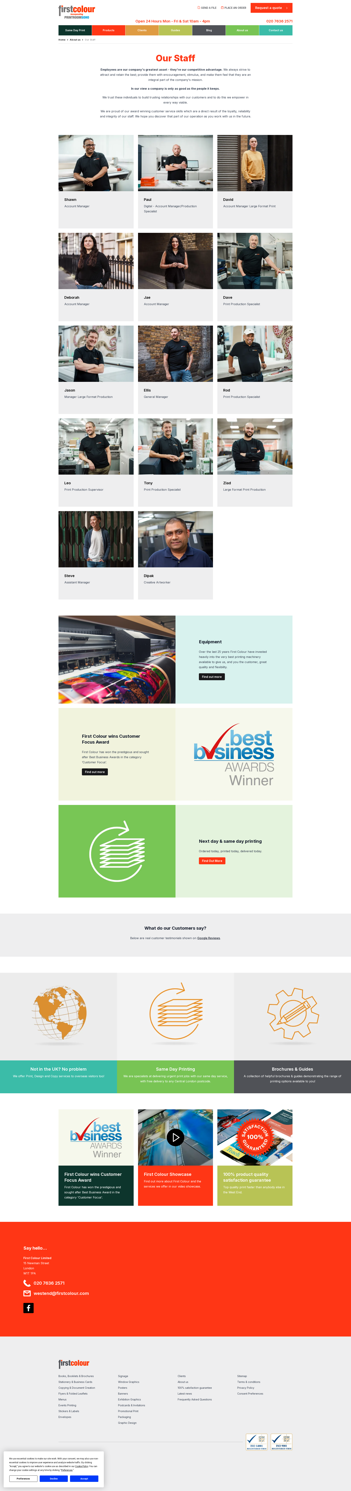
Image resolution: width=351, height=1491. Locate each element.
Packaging (124, 1417)
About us (183, 1381)
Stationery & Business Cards (75, 1381)
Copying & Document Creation (76, 1387)
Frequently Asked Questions (195, 1399)
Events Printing (67, 1405)
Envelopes (64, 1417)
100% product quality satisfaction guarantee (247, 1177)
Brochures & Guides (292, 1069)
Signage (123, 1376)
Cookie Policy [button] (81, 1466)
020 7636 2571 (279, 21)
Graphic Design (127, 1422)
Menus (62, 1399)
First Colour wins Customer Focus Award (93, 1177)
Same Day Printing (175, 1069)
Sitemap (242, 1376)
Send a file (208, 7)
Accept (84, 1478)
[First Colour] (86, 11)
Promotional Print (128, 1411)
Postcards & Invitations (131, 1405)
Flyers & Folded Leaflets (73, 1393)
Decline (54, 1478)
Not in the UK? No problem (58, 1069)
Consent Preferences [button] (250, 1393)
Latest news (185, 1393)
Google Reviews (208, 938)
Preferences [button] (67, 1470)
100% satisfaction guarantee (195, 1387)
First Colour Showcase (167, 1174)
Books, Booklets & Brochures (76, 1376)
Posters (122, 1387)
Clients (182, 1376)
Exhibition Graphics (129, 1399)
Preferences (23, 1478)
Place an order (235, 7)
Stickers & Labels (68, 1411)
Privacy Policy (245, 1387)
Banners (123, 1393)
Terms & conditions (248, 1381)
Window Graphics (128, 1381)
